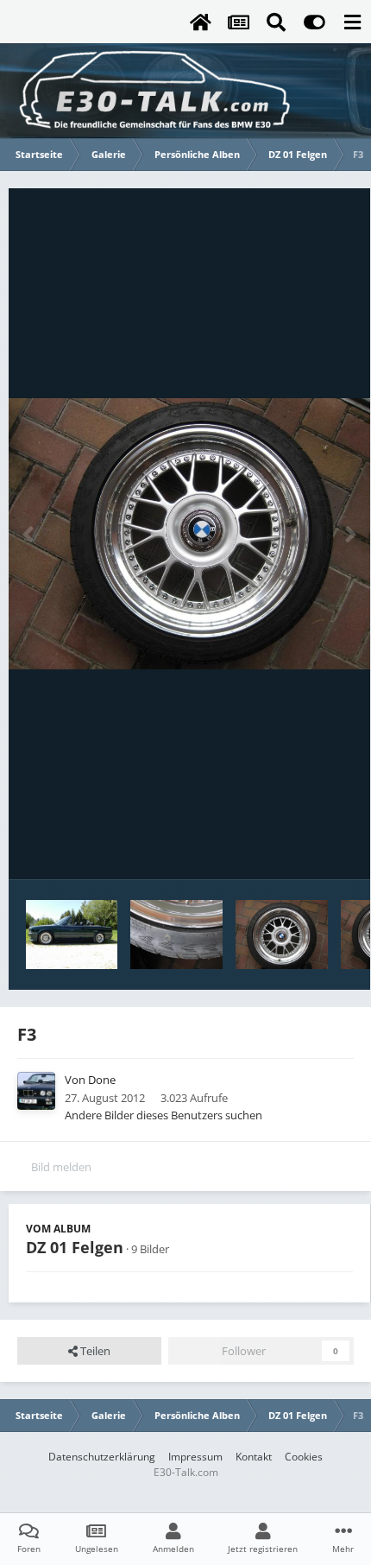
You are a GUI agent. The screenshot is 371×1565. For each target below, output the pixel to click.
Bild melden (61, 1167)
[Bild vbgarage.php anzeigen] (71, 934)
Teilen (94, 1351)
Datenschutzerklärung (101, 1456)
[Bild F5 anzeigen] (282, 934)
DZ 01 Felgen (74, 1247)
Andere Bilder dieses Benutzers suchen (163, 1115)
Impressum (195, 1456)
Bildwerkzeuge (293, 848)
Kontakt (254, 1456)
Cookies (304, 1456)
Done (102, 1079)
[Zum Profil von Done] (36, 1091)
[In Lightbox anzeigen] (189, 533)
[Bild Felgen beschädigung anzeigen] (176, 934)
